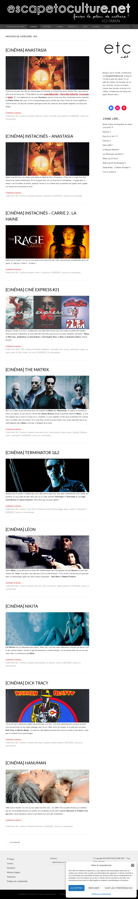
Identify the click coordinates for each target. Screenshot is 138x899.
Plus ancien (14, 842)
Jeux (85, 26)
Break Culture (108, 124)
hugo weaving (54, 432)
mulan (25, 352)
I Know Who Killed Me (69, 94)
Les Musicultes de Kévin (112, 154)
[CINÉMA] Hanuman (26, 762)
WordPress (50, 894)
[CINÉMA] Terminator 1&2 (32, 452)
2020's (17, 349)
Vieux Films (31, 509)
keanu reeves (66, 432)
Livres (60, 26)
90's (16, 116)
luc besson (51, 586)
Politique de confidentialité (101, 894)
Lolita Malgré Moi (51, 94)
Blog (107, 26)
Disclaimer (11, 868)
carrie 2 (38, 273)
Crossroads (84, 94)
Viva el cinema (108, 172)
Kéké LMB (107, 145)
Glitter (10, 97)
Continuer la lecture (14, 113)
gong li (82, 349)
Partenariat (11, 877)
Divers (96, 26)
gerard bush (74, 349)
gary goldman (63, 116)
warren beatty (57, 743)
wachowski (16, 435)
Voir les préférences (118, 888)
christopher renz (56, 349)
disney (45, 116)
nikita (58, 663)
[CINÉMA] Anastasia (26, 50)
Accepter (76, 888)
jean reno (38, 586)
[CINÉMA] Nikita (22, 606)
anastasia (38, 116)
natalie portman (63, 586)
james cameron (70, 509)
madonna (47, 743)
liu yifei (19, 352)
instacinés (47, 196)
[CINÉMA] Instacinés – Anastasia (39, 136)
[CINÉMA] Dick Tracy (27, 682)
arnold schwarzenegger (54, 509)
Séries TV (72, 26)
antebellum (45, 349)
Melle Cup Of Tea (109, 159)
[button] (132, 865)
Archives (53, 858)
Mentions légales (13, 872)
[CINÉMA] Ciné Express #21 (32, 289)
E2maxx (106, 141)
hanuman (38, 826)
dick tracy (38, 743)
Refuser (94, 888)
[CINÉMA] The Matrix (27, 369)
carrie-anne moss (41, 432)
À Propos (10, 859)
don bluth (53, 116)
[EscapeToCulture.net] (69, 12)
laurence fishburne (80, 432)
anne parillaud (40, 663)
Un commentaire (53, 352)
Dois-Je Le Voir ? (109, 136)
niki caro (32, 352)
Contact (10, 863)
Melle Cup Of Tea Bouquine (113, 163)
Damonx (106, 132)
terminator (81, 509)
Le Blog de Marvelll (110, 150)
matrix (8, 435)
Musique (47, 26)
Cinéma (33, 26)
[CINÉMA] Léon (21, 529)
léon (44, 586)
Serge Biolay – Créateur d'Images (116, 167)
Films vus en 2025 (16, 26)
